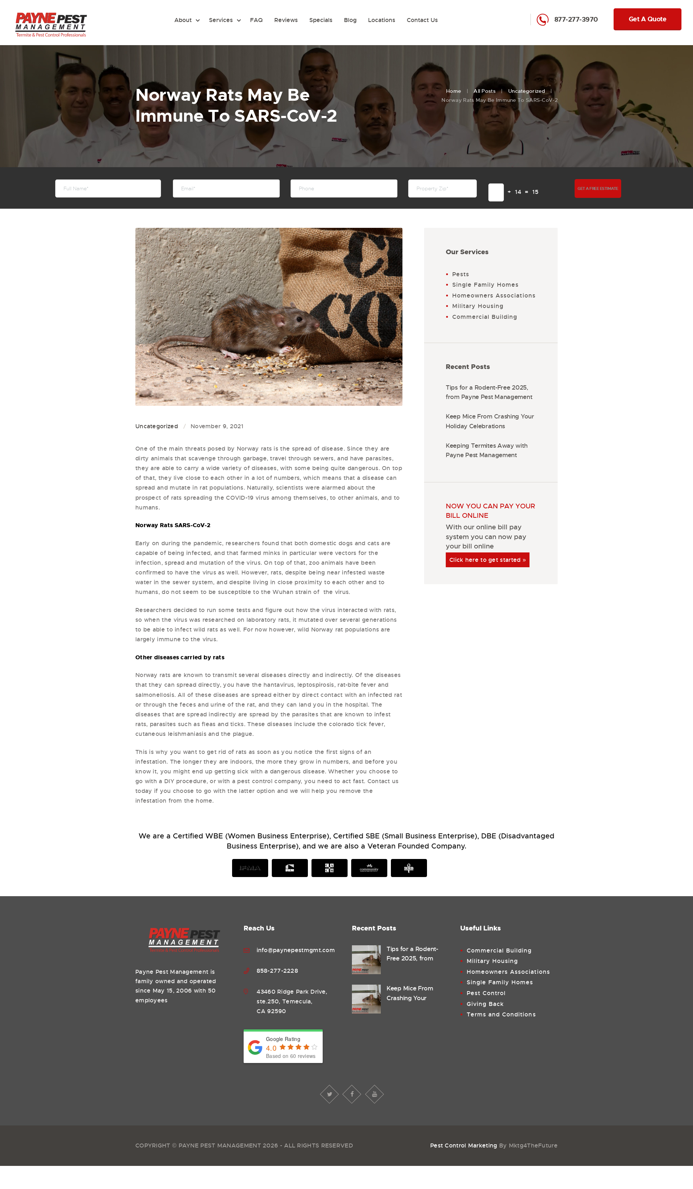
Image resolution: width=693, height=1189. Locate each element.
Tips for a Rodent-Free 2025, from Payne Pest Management (489, 392)
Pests (460, 274)
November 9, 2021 (217, 426)
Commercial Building (485, 317)
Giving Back (485, 1004)
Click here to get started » (487, 560)
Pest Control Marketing (463, 1145)
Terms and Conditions (501, 1014)
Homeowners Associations (494, 295)
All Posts (485, 91)
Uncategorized (526, 91)
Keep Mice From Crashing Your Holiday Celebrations (490, 421)
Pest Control (486, 993)
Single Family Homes (485, 284)
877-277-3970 (577, 20)
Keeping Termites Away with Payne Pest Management (486, 450)
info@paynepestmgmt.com (296, 950)
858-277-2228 (277, 971)
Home (453, 91)
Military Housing (478, 306)
